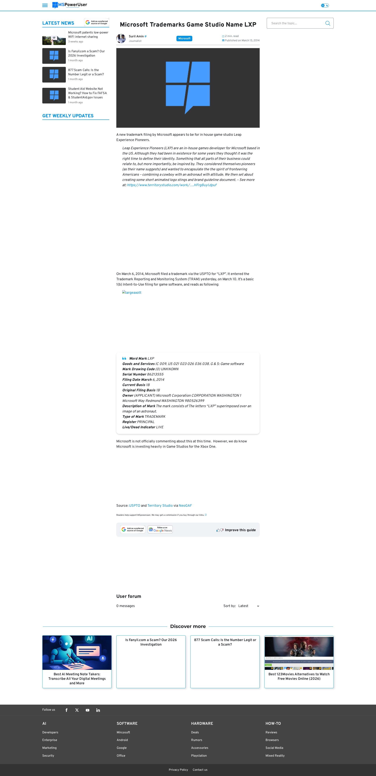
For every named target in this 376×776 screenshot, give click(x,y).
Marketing (49, 748)
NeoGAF (185, 506)
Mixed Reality (275, 756)
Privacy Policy (178, 770)
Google (122, 748)
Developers (50, 733)
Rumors (196, 740)
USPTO (134, 506)
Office (121, 756)
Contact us (200, 770)
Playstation (199, 756)
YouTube (87, 710)
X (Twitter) (77, 710)
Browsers (272, 740)
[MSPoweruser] (69, 5)
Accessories (199, 748)
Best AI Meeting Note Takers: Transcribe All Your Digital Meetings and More (77, 679)
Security (48, 756)
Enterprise (49, 740)
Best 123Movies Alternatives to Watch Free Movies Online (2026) (299, 676)
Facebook (66, 710)
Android (122, 740)
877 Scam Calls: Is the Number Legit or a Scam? (225, 642)
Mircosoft (123, 733)
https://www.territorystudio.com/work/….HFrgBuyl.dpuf (171, 185)
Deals (195, 733)
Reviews (271, 733)
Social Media (274, 748)
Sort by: (229, 606)
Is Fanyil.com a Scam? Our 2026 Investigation (151, 642)
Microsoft (184, 38)
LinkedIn (98, 710)
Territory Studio (160, 506)
